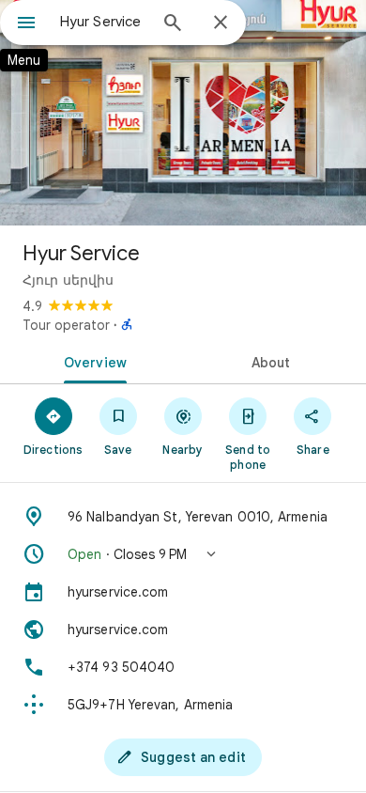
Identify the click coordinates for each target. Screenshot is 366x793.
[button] (183, 554)
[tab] (91, 360)
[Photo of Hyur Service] (183, 112)
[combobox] (103, 21)
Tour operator (66, 325)
